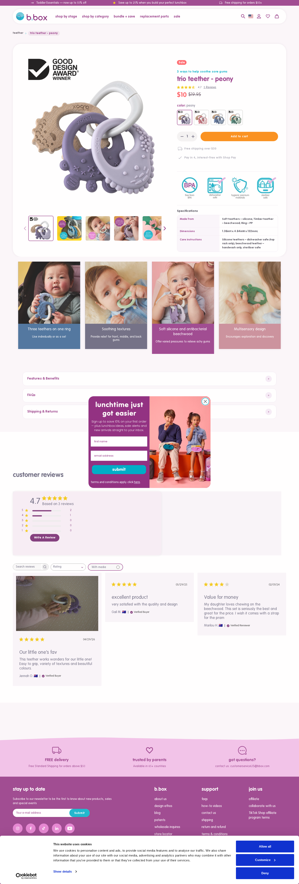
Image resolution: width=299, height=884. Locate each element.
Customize (263, 860)
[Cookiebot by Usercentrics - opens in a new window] (26, 876)
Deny (265, 873)
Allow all (265, 846)
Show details (62, 871)
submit (119, 469)
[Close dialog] (205, 401)
